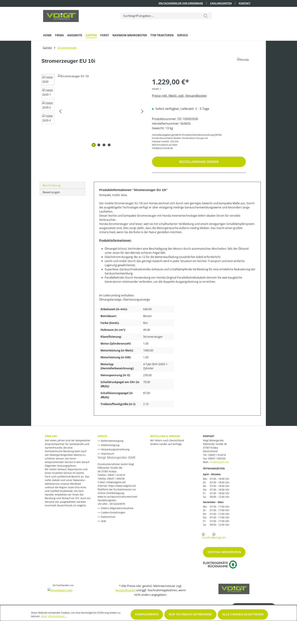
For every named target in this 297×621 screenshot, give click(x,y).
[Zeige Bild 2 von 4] (98, 145)
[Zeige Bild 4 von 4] (109, 145)
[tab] (62, 185)
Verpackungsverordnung (114, 449)
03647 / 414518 (217, 454)
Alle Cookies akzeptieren (242, 614)
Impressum (107, 453)
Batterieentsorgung (111, 440)
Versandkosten (125, 590)
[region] (91, 111)
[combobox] (160, 15)
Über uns (51, 436)
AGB (103, 521)
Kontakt (244, 3)
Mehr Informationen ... (54, 616)
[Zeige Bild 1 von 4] (93, 145)
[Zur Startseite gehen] (61, 15)
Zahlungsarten (221, 3)
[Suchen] (205, 15)
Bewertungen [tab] (51, 192)
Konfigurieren (146, 614)
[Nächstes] (142, 111)
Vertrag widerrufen (224, 552)
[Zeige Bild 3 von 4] (104, 145)
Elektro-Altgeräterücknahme (116, 508)
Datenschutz (108, 516)
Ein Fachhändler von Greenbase (181, 3)
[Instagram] (219, 536)
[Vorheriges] (60, 111)
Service (102, 436)
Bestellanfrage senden (198, 161)
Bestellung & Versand (165, 436)
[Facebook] (208, 536)
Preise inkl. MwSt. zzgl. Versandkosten (179, 96)
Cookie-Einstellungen (112, 512)
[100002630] (101, 111)
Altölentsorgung (109, 445)
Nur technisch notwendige (190, 614)
